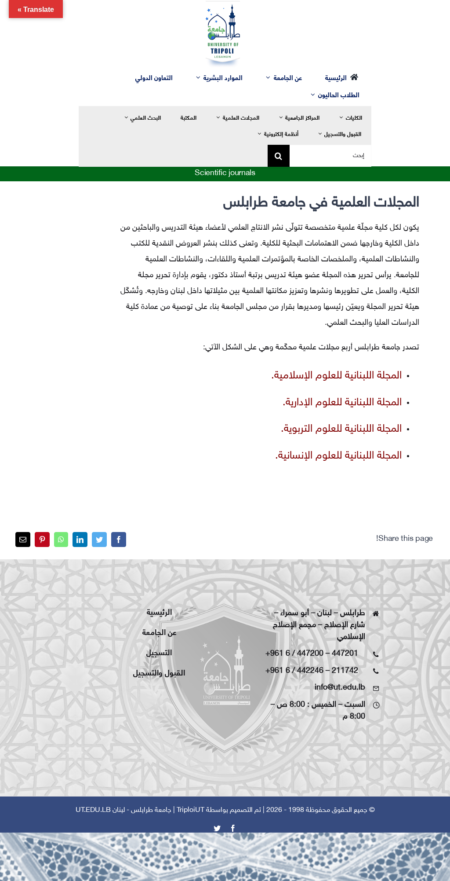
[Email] (23, 539)
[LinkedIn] (80, 539)
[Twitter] (99, 539)
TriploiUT (190, 810)
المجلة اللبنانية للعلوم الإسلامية (338, 376)
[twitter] (217, 828)
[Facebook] (118, 539)
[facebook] (232, 828)
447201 (345, 654)
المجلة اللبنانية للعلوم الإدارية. (342, 402)
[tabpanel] (269, 331)
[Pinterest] (42, 539)
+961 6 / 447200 (294, 654)
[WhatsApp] (61, 539)
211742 (345, 671)
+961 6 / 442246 (294, 671)
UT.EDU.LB (93, 810)
